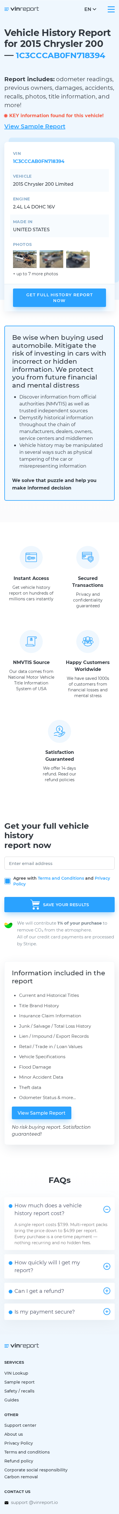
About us (13, 1434)
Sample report (19, 1382)
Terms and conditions (27, 1452)
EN (87, 9)
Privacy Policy (18, 1443)
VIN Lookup (16, 1373)
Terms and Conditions (61, 878)
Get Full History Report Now (59, 297)
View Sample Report (34, 126)
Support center (20, 1425)
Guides (11, 1400)
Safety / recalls (19, 1391)
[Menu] (111, 9)
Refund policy (18, 1461)
